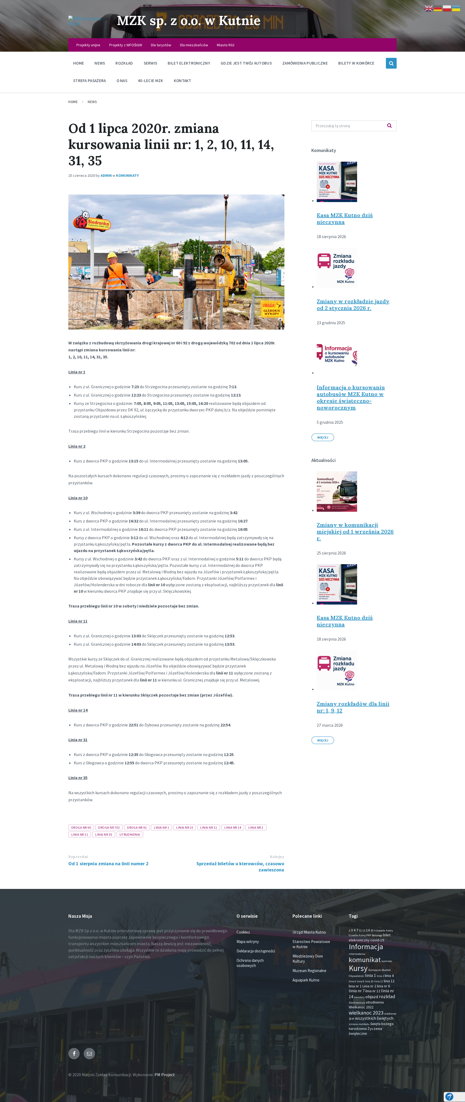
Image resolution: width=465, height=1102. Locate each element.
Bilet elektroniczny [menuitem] (189, 63)
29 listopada (378, 930)
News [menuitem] (99, 63)
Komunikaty (127, 175)
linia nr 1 (161, 827)
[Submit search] (390, 126)
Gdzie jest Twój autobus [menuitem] (246, 63)
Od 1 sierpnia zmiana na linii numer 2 (108, 863)
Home (73, 102)
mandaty (359, 997)
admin (106, 175)
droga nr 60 (81, 827)
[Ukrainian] (456, 7)
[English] (429, 7)
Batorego (377, 935)
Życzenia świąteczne (365, 1031)
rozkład (387, 996)
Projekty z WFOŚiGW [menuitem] (125, 45)
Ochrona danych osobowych (250, 963)
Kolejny (277, 856)
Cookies (243, 932)
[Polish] (447, 7)
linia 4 (389, 975)
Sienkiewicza (357, 1002)
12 (363, 930)
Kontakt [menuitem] (182, 80)
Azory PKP (365, 935)
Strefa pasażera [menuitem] (89, 80)
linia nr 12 (372, 990)
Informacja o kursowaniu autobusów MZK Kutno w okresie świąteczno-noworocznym (351, 397)
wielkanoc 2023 (366, 1012)
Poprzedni (78, 856)
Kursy (358, 968)
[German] (438, 7)
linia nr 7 (357, 991)
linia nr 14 (232, 827)
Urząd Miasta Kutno (309, 932)
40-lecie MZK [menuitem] (150, 80)
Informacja (366, 946)
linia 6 (352, 981)
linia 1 (370, 975)
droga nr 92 (137, 827)
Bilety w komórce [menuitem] (356, 63)
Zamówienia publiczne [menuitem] (305, 63)
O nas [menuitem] (122, 80)
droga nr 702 (109, 827)
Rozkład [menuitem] (124, 63)
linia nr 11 (208, 827)
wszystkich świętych (374, 1018)
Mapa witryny (248, 941)
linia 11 (378, 981)
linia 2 (380, 976)
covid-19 (377, 940)
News (92, 102)
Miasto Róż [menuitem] (225, 45)
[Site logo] (88, 23)
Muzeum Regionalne (309, 970)
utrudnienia (129, 834)
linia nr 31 (79, 834)
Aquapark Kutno (306, 980)
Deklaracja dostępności (256, 950)
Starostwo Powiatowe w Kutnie (311, 944)
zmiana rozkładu (359, 1024)
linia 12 (389, 981)
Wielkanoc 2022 (361, 1007)
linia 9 (360, 981)
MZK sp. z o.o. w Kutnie (189, 20)
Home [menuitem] (78, 63)
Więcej (322, 437)
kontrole (387, 961)
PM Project (164, 1074)
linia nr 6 (383, 986)
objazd (371, 996)
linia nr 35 (103, 834)
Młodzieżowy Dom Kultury (308, 958)
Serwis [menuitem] (150, 63)
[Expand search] (391, 63)
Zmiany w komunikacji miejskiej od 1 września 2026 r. (355, 531)
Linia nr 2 (255, 827)
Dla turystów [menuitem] (161, 45)
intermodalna (357, 954)
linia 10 (369, 981)
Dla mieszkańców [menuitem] (194, 45)
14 (368, 930)
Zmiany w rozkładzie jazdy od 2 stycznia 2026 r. (353, 304)
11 (360, 930)
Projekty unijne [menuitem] (88, 45)
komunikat (365, 959)
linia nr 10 (184, 827)
